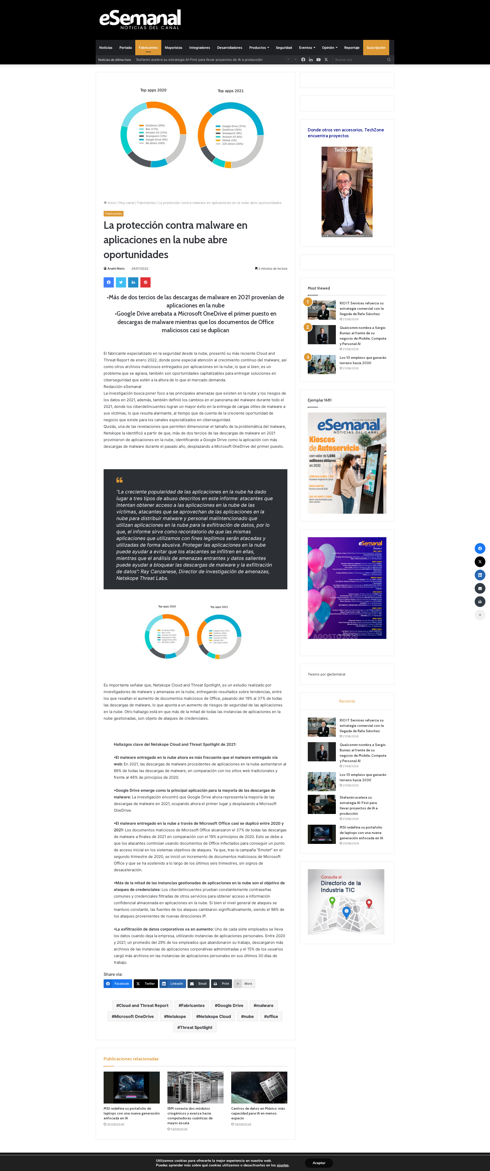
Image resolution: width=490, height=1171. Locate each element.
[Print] (480, 601)
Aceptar (319, 1163)
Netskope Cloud (215, 1016)
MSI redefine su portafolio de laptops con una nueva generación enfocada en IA (132, 1113)
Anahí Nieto (116, 268)
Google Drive (230, 1005)
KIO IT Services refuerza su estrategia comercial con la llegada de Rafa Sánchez (362, 308)
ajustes (283, 1165)
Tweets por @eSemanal (326, 674)
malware (265, 1005)
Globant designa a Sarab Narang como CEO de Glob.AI (179, 60)
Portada (125, 47)
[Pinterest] (145, 282)
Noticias (105, 47)
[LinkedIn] (133, 282)
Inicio (111, 203)
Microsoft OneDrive (134, 1016)
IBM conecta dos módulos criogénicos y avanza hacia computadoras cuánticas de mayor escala (190, 1115)
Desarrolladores (229, 47)
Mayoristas (173, 47)
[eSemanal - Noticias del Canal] (143, 20)
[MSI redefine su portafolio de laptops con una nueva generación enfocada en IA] (132, 1087)
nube (249, 1016)
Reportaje (352, 47)
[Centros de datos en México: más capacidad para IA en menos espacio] (259, 1087)
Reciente (347, 701)
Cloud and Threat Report (143, 1005)
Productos (257, 47)
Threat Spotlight (196, 1027)
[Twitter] (121, 282)
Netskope (176, 1016)
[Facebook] (109, 282)
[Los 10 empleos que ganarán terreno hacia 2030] (322, 364)
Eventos (305, 47)
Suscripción (376, 47)
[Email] (480, 588)
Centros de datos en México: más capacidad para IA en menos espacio (258, 1113)
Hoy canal (126, 203)
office (272, 1016)
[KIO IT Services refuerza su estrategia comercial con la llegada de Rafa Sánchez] (322, 310)
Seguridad (284, 47)
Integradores (199, 47)
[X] (326, 59)
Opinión (328, 47)
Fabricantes (148, 47)
